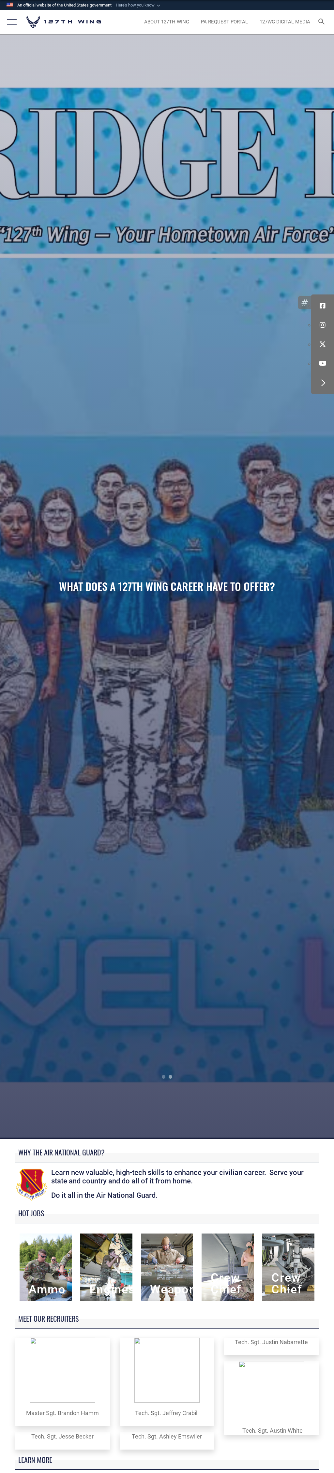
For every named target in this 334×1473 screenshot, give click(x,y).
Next (300, 586)
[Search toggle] (322, 22)
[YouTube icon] (322, 363)
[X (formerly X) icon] (322, 344)
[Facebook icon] (322, 306)
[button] (138, 5)
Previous (33, 586)
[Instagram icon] (322, 325)
